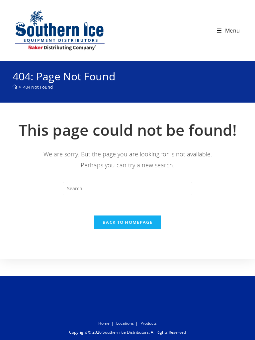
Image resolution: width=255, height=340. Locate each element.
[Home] (15, 87)
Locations (125, 323)
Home (104, 323)
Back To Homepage (127, 222)
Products (148, 323)
